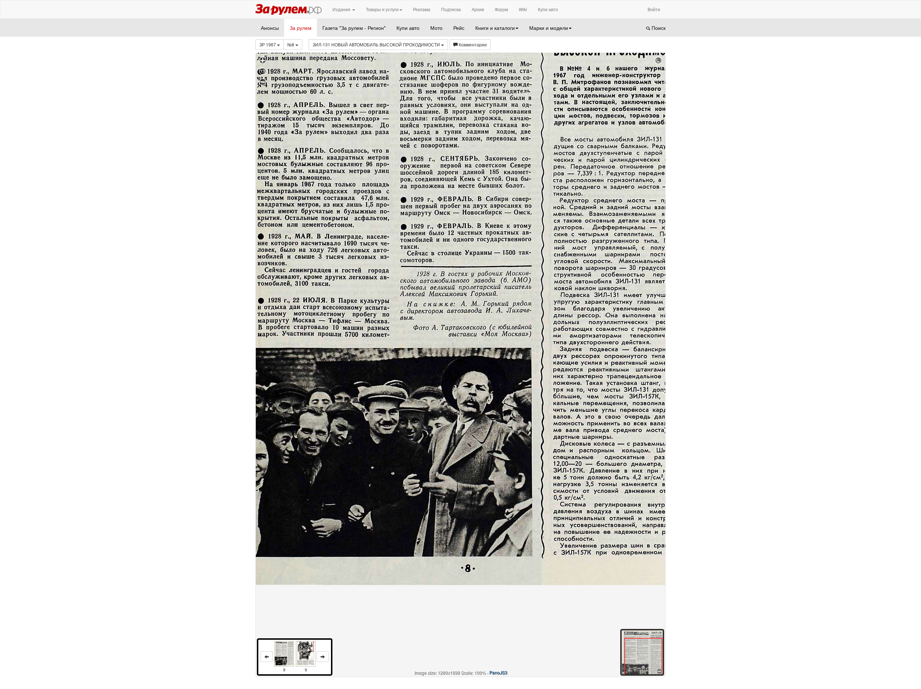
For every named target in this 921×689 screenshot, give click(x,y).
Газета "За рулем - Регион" (354, 27)
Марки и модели (548, 27)
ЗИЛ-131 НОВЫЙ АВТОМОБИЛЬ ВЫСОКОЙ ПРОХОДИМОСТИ (377, 44)
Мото (436, 27)
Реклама (421, 9)
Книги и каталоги (495, 27)
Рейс (458, 27)
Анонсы (270, 27)
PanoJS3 (498, 672)
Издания (341, 9)
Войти (654, 9)
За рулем (301, 27)
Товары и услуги (382, 9)
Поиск (658, 27)
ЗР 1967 (268, 44)
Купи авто (548, 9)
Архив (478, 9)
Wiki (523, 9)
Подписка (451, 9)
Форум (501, 9)
